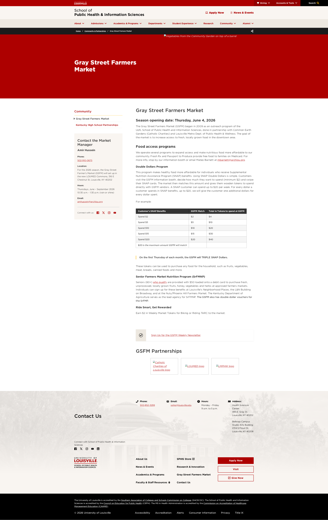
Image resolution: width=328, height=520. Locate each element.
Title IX (239, 512)
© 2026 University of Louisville (92, 512)
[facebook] (98, 212)
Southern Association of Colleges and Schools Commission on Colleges (156, 500)
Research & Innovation (190, 466)
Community (82, 111)
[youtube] (115, 212)
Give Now (237, 478)
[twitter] (103, 212)
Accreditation (163, 512)
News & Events (145, 466)
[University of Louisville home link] (80, 3)
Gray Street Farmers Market (194, 474)
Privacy (225, 512)
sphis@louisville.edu (181, 405)
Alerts (180, 512)
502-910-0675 (84, 160)
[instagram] (109, 212)
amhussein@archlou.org (90, 201)
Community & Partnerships (95, 31)
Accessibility (142, 512)
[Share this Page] (252, 31)
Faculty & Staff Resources (151, 482)
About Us (141, 459)
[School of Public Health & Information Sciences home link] (86, 462)
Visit (235, 469)
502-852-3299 (147, 405)
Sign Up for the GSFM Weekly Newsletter (176, 335)
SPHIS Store (184, 459)
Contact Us (183, 482)
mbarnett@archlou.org (231, 160)
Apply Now (236, 460)
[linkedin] (98, 449)
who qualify (160, 282)
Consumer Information (202, 512)
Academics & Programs (150, 474)
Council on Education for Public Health (123, 503)
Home (78, 31)
